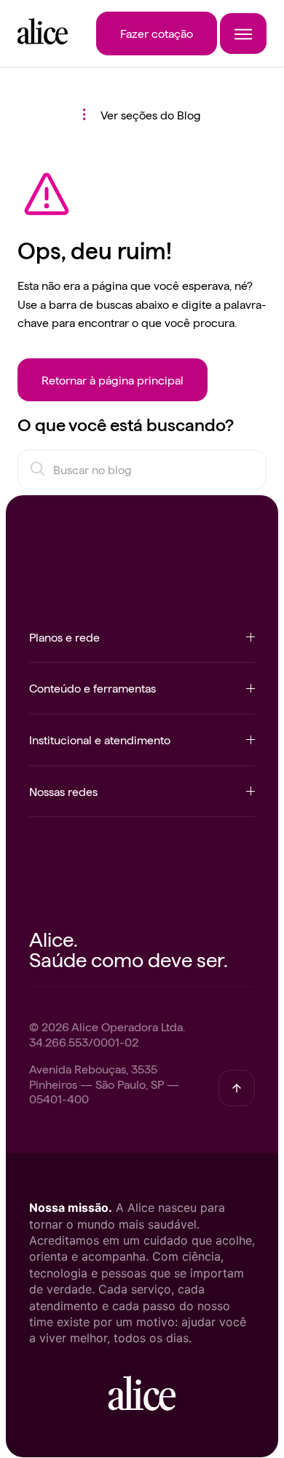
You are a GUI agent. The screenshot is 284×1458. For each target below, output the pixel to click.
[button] (142, 645)
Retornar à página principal (113, 379)
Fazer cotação (156, 32)
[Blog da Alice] (42, 39)
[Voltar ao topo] (236, 1088)
